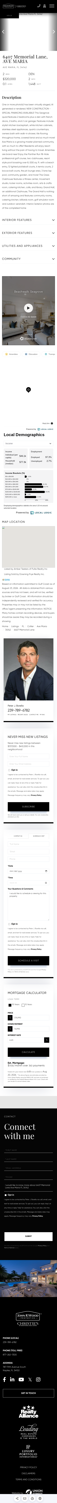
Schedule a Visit (38, 836)
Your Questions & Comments (20, 889)
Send (28, 1236)
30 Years (16, 1004)
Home (5, 626)
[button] (4, 32)
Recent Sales (23, 714)
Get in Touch (28, 1393)
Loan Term (13, 999)
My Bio (42, 714)
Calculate (28, 1052)
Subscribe (28, 806)
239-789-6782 (39, 5)
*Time (10, 877)
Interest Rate (14, 1035)
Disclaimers (28, 1473)
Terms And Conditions (29, 1479)
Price (10, 1013)
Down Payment (15, 1024)
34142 (8, 629)
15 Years (28, 1004)
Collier (30, 626)
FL (23, 626)
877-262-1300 (10, 1354)
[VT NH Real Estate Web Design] (34, 1493)
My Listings (12, 714)
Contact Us (18, 836)
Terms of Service (20, 972)
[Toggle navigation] (51, 6)
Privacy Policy (36, 795)
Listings (15, 626)
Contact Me (33, 714)
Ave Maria (42, 626)
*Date (10, 866)
